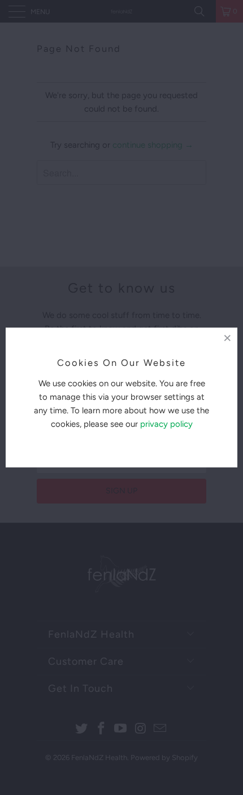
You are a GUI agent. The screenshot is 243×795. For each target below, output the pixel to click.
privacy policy (166, 424)
